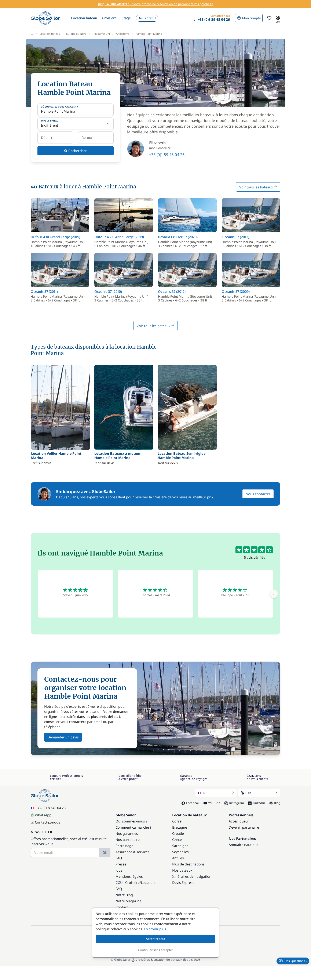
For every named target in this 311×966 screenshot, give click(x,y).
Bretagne (179, 827)
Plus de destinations (188, 864)
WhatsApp (43, 815)
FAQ (119, 858)
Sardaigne (180, 845)
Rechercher (77, 150)
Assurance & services (132, 852)
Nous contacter (258, 494)
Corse (177, 821)
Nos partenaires (128, 839)
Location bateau (50, 34)
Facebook (192, 803)
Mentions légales (129, 876)
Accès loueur (239, 821)
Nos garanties (127, 833)
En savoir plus (155, 929)
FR (203, 793)
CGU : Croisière (128, 882)
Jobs (119, 870)
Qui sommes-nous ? (131, 821)
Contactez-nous (47, 822)
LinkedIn (259, 803)
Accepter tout (155, 939)
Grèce (177, 839)
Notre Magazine (128, 901)
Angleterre (122, 34)
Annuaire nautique (244, 844)
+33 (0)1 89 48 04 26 (166, 154)
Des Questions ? (296, 961)
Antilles (178, 858)
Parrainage (124, 845)
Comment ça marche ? (133, 827)
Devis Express (183, 882)
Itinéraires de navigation (191, 876)
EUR (248, 793)
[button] (84, 18)
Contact (122, 907)
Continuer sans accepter (155, 950)
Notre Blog (124, 895)
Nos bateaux (182, 870)
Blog (277, 803)
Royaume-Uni (101, 34)
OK (104, 852)
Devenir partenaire (244, 827)
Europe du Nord (76, 34)
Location (148, 882)
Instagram (236, 803)
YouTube (214, 803)
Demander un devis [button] (63, 737)
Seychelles (180, 852)
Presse (121, 864)
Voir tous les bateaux (256, 187)
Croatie (178, 833)
